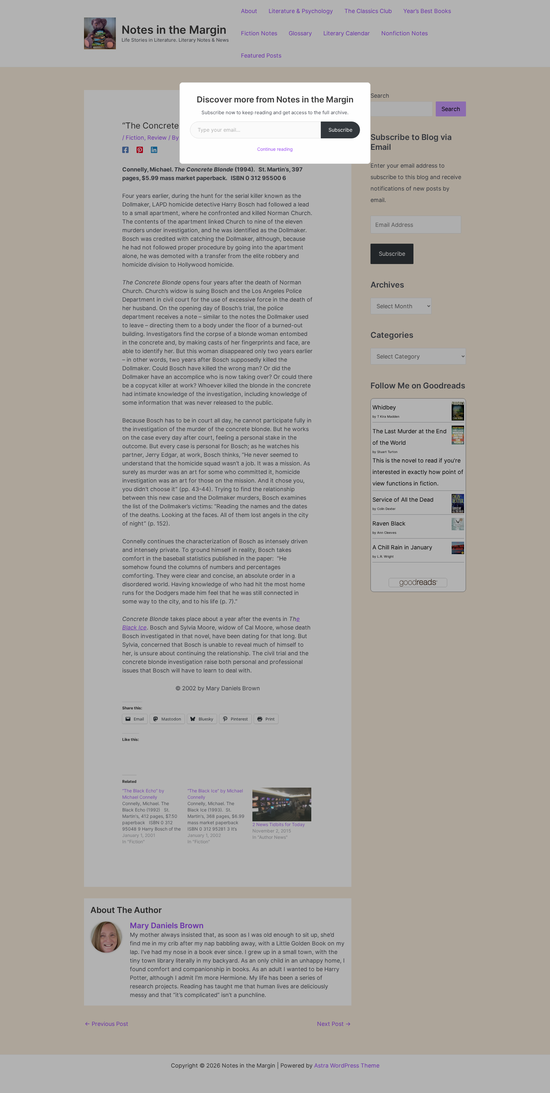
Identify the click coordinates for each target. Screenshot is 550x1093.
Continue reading (275, 149)
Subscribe (340, 130)
